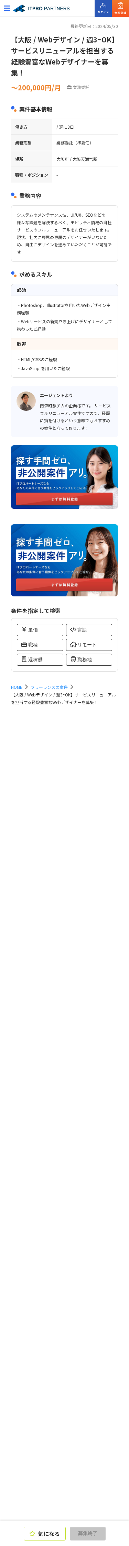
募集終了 (87, 1533)
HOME (16, 687)
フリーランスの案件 (49, 687)
